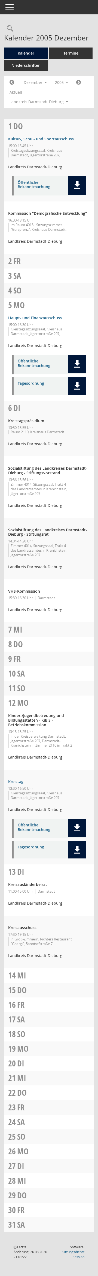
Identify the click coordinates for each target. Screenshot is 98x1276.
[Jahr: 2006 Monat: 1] (78, 82)
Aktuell (16, 92)
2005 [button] (60, 82)
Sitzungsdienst (73, 1254)
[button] (77, 185)
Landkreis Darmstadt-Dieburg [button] (37, 101)
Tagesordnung (31, 383)
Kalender (26, 53)
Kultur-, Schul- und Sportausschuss (41, 138)
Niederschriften (26, 65)
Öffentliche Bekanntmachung (34, 184)
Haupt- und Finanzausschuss (35, 317)
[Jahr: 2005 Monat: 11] (11, 82)
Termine (70, 53)
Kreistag (15, 781)
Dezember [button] (34, 82)
